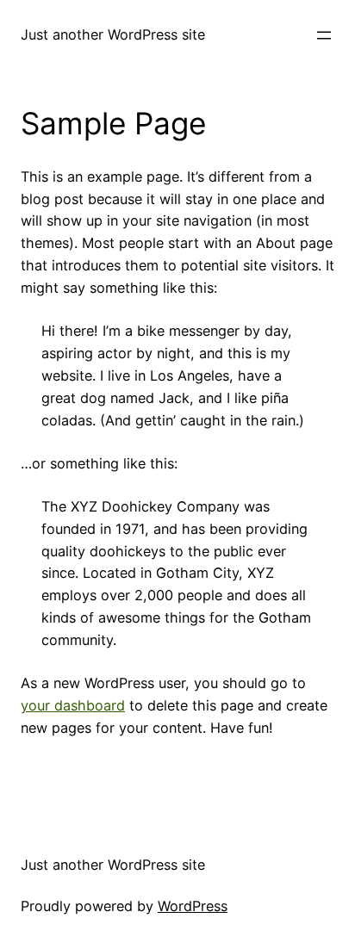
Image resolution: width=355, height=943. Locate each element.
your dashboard (73, 705)
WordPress (192, 906)
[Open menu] (324, 35)
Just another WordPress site (113, 34)
